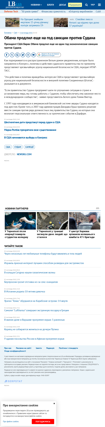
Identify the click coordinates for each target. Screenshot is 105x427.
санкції (29, 146)
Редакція (50, 348)
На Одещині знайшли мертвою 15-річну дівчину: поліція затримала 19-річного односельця (35, 24)
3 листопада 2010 (26, 33)
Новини (35, 4)
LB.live (55, 14)
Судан (17, 146)
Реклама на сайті (23, 348)
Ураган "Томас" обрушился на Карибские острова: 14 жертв (36, 301)
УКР (93, 4)
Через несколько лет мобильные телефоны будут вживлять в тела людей (43, 253)
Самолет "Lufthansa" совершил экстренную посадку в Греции (36, 310)
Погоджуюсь (43, 422)
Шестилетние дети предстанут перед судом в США (32, 122)
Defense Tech (11, 11)
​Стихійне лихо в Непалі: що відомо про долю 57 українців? (84, 22)
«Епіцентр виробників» (81, 11)
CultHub (100, 11)
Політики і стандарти (68, 348)
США (8, 146)
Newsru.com (24, 154)
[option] (28, 22)
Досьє (62, 4)
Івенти (39, 348)
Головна (7, 32)
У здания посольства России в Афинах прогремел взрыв (34, 338)
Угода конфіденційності (15, 351)
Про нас (7, 348)
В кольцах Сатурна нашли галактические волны (29, 272)
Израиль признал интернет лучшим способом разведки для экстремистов (44, 263)
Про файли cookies (11, 421)
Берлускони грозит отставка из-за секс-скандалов (31, 282)
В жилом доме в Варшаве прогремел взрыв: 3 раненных (34, 319)
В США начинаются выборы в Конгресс (25, 137)
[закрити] (54, 403)
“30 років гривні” (29, 11)
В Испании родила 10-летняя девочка (24, 291)
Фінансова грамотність (53, 11)
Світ (15, 32)
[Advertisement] (52, 180)
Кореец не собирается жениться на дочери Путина (31, 329)
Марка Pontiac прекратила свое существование (30, 130)
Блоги (50, 4)
